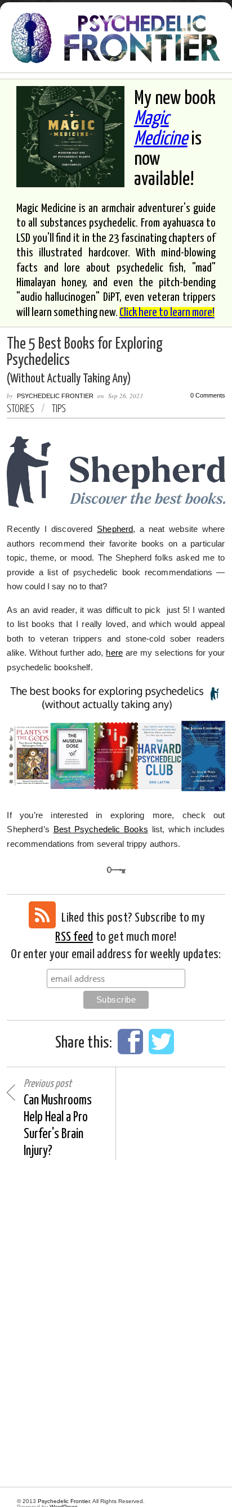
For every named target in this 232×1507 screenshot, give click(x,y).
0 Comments (207, 395)
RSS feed (74, 937)
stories (20, 409)
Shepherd (115, 529)
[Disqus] (116, 1323)
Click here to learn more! (167, 312)
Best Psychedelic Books (100, 829)
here (114, 652)
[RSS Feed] (42, 914)
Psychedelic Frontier (55, 395)
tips (59, 409)
